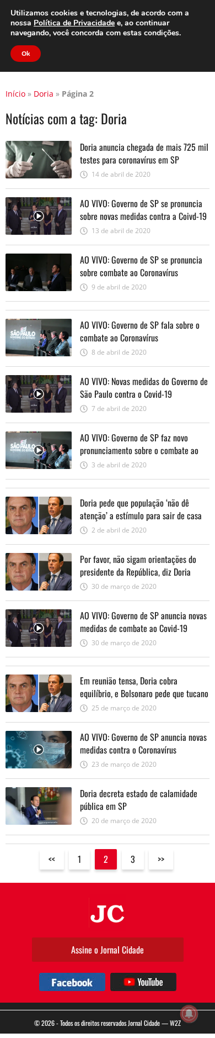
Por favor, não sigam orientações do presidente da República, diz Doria (138, 565)
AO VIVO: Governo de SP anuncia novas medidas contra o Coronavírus (143, 743)
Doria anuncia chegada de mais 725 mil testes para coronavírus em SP (144, 153)
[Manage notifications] (189, 1014)
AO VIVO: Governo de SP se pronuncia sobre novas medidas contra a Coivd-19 (143, 209)
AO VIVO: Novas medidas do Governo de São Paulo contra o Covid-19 (144, 387)
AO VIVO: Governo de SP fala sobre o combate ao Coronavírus (140, 331)
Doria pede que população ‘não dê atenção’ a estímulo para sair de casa (141, 508)
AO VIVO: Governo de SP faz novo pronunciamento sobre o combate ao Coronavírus (139, 450)
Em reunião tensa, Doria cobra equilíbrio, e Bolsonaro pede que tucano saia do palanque (144, 693)
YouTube (143, 982)
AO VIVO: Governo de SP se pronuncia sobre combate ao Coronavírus (141, 265)
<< (52, 859)
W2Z (175, 1023)
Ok (26, 53)
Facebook (72, 982)
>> (161, 859)
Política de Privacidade (74, 23)
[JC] (107, 912)
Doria (43, 93)
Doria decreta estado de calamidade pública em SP (138, 799)
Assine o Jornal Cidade (107, 949)
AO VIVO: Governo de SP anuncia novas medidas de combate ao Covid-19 (143, 621)
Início (15, 93)
